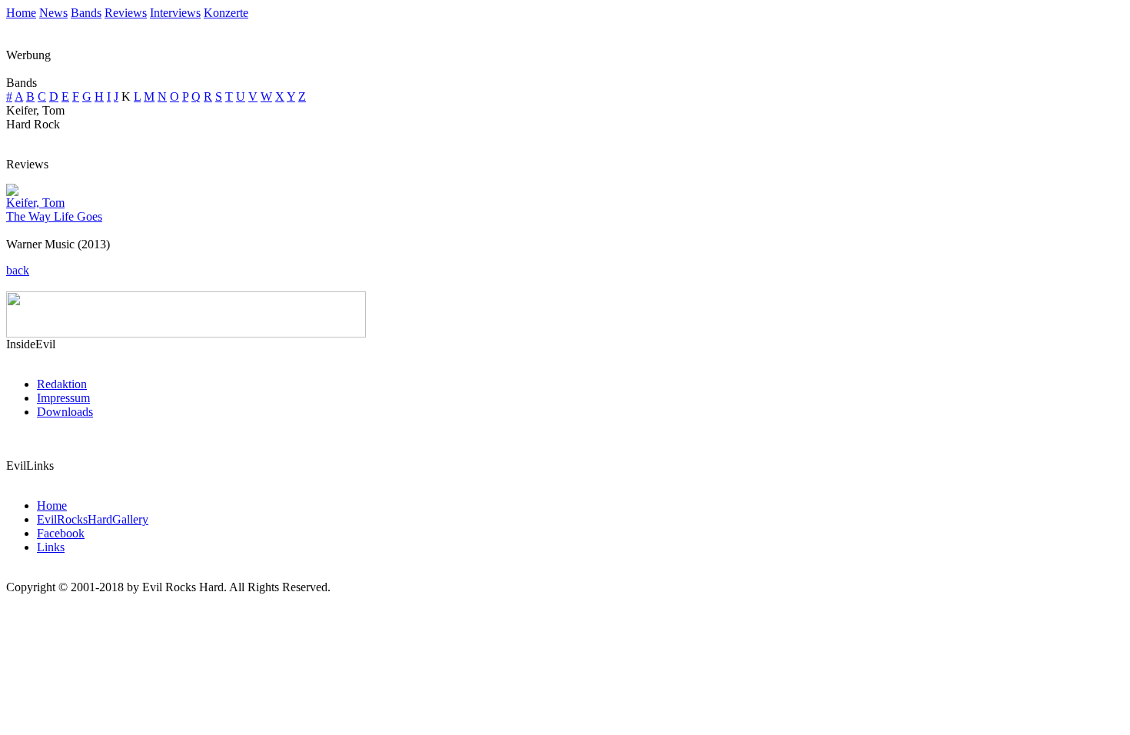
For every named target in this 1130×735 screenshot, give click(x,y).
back (17, 270)
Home (21, 12)
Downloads (65, 411)
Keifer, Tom (35, 202)
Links (51, 547)
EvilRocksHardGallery (92, 519)
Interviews (175, 12)
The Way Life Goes (54, 216)
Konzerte (226, 12)
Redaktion (62, 384)
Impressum (63, 397)
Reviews (126, 12)
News (53, 12)
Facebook (61, 533)
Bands (86, 12)
